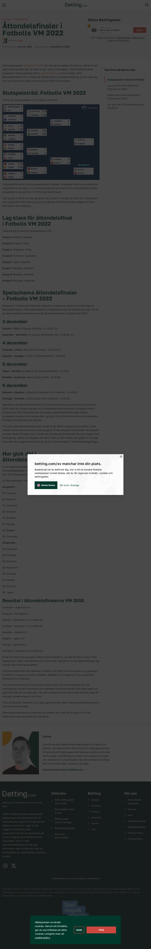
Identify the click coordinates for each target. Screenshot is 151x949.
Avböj (79, 930)
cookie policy (42, 937)
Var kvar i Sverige (69, 485)
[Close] (121, 456)
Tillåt (101, 930)
